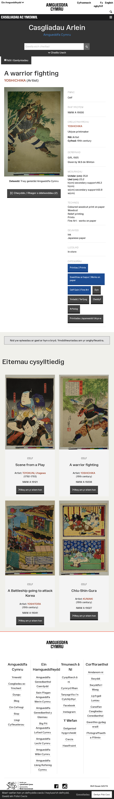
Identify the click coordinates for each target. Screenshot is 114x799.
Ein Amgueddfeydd (11, 2)
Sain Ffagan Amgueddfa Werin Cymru (42, 697)
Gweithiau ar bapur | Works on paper (85, 278)
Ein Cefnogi (16, 707)
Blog (16, 700)
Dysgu (16, 694)
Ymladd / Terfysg (78, 299)
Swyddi (95, 678)
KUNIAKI (88, 599)
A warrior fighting (83, 465)
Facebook (69, 705)
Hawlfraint (69, 745)
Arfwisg (74, 309)
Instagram (69, 711)
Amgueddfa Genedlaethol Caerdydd (43, 682)
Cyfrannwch (84, 2)
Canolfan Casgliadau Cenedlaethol (95, 711)
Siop (16, 713)
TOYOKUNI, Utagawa (34, 473)
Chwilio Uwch (58, 52)
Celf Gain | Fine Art (79, 289)
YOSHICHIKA (15, 80)
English (109, 2)
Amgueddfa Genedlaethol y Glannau (43, 712)
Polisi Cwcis (20, 796)
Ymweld (16, 677)
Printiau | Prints (78, 267)
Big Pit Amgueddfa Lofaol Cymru (42, 728)
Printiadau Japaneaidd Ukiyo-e (85, 318)
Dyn (97, 289)
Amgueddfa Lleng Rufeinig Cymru (43, 765)
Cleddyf (97, 299)
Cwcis (69, 739)
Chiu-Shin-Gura (84, 591)
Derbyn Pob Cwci (102, 794)
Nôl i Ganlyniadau (17, 60)
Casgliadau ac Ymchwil (19, 17)
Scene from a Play (30, 465)
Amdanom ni (95, 672)
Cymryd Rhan (69, 688)
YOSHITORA (34, 604)
